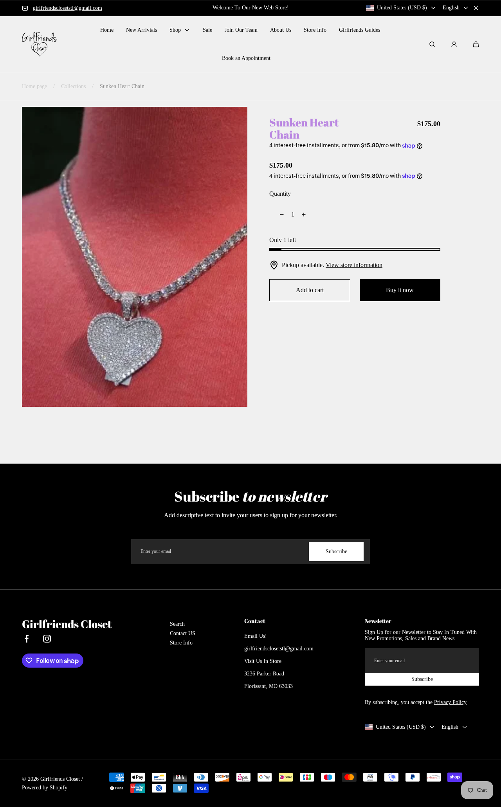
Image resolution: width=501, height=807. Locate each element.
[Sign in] (454, 44)
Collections (73, 86)
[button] (476, 44)
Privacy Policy (450, 702)
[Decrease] (277, 215)
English (451, 8)
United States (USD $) (402, 8)
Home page (34, 86)
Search (177, 624)
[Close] (476, 8)
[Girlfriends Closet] (39, 44)
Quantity (280, 193)
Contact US (182, 633)
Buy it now (400, 290)
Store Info (181, 643)
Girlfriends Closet (60, 779)
